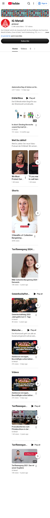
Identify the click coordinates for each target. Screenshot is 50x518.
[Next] (37, 115)
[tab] (15, 49)
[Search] (28, 3)
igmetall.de (7, 36)
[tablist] (25, 49)
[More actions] (36, 125)
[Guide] (3, 3)
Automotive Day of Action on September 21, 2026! (25, 87)
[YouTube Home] (13, 3)
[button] (35, 49)
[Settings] (33, 3)
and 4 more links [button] (16, 36)
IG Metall (15, 129)
